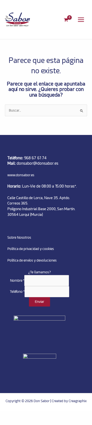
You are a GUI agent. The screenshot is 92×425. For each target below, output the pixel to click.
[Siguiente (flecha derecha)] (18, 422)
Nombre (17, 280)
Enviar (39, 302)
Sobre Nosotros (19, 237)
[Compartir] (31, 415)
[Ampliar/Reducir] (6, 415)
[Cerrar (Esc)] (43, 415)
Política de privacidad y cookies (30, 249)
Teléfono (17, 291)
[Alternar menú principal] (81, 20)
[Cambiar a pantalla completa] (18, 415)
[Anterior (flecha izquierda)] (6, 422)
